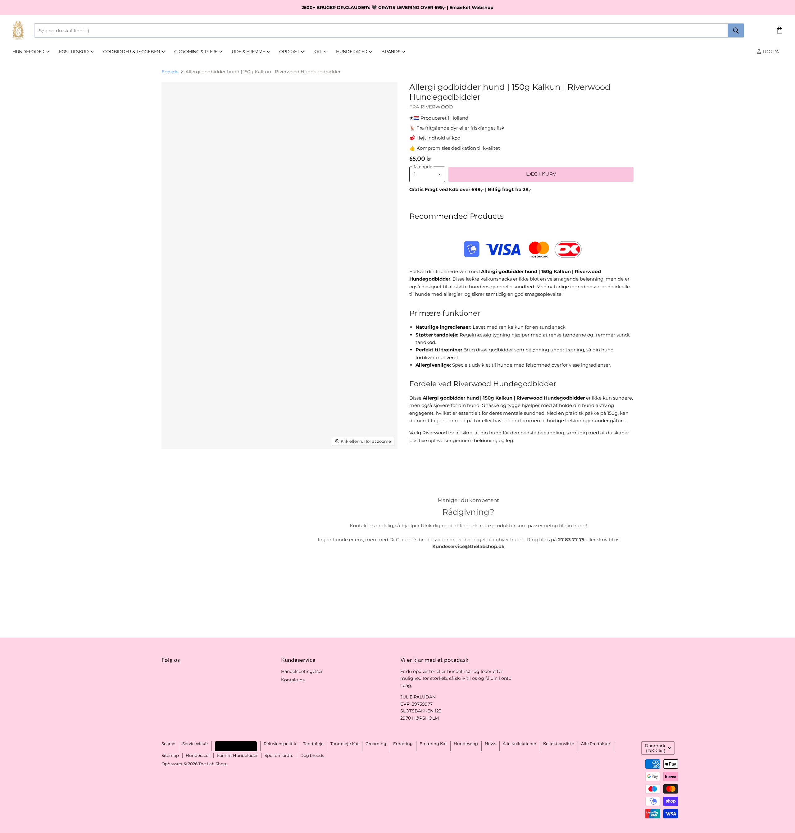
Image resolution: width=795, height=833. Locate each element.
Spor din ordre (279, 755)
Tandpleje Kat (344, 743)
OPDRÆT (289, 51)
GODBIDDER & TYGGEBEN (132, 51)
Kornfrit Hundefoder (237, 755)
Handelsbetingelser (302, 671)
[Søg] (736, 30)
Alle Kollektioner (519, 743)
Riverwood (437, 107)
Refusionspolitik (280, 743)
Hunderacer (352, 51)
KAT (318, 51)
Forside (170, 71)
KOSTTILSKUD (74, 51)
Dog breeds (312, 755)
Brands (391, 51)
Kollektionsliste (558, 743)
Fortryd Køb (236, 746)
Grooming (376, 743)
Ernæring (403, 743)
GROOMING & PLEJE (196, 51)
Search (168, 743)
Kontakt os (293, 680)
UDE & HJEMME (249, 51)
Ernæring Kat (433, 743)
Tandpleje (313, 743)
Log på (770, 51)
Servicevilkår (195, 743)
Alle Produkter (595, 743)
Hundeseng (466, 743)
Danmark (655, 748)
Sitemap (170, 755)
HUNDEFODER (29, 51)
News (490, 743)
